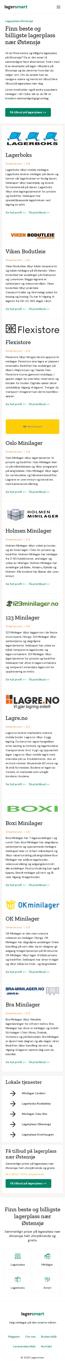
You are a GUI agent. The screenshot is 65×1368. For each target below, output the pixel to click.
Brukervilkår (49, 1337)
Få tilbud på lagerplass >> (28, 112)
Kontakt (46, 1346)
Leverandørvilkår (24, 1346)
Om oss (30, 1337)
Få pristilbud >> (39, 212)
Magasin (14, 1337)
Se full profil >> (16, 212)
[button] (58, 7)
